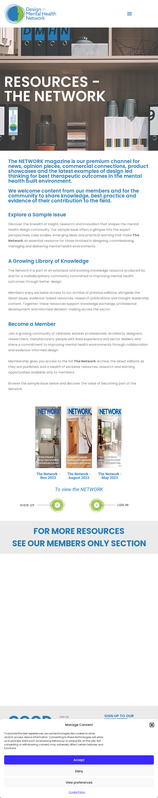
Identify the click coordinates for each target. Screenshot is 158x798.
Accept (79, 760)
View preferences (79, 782)
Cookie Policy (77, 792)
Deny (79, 771)
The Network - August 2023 (79, 476)
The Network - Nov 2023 (48, 476)
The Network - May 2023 (110, 476)
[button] (152, 725)
